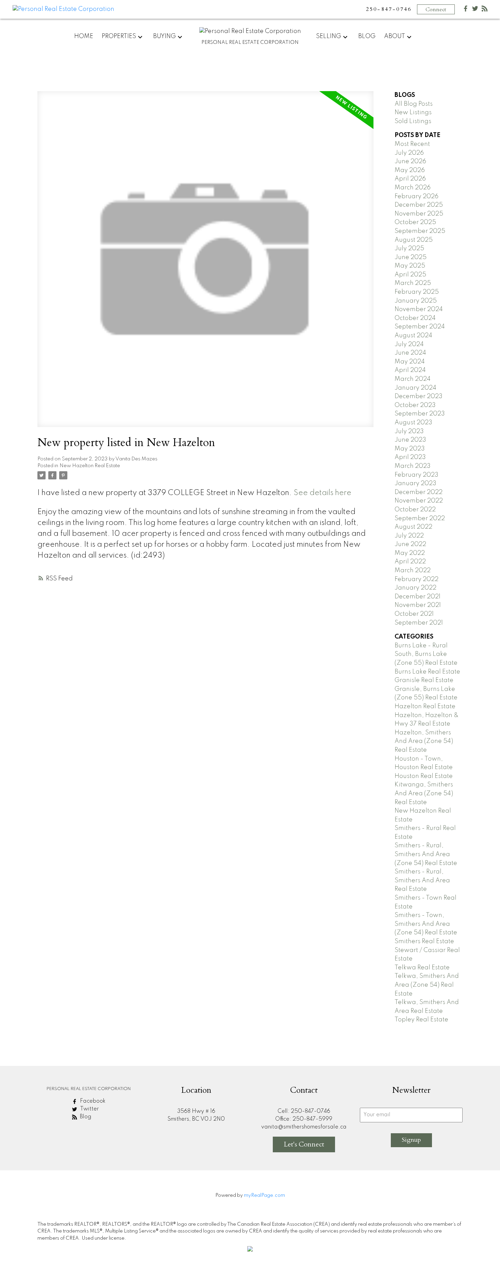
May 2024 (410, 362)
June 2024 (410, 353)
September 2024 (420, 327)
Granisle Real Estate (424, 680)
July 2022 (409, 536)
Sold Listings (413, 121)
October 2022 (415, 510)
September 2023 (420, 414)
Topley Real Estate (421, 1020)
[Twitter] (475, 10)
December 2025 (419, 205)
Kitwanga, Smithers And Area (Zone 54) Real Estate (424, 793)
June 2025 (411, 257)
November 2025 (419, 214)
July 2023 (409, 431)
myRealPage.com (264, 1195)
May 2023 (410, 449)
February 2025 (417, 292)
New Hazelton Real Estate (90, 465)
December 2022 (419, 492)
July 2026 (409, 153)
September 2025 (420, 231)
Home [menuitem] (83, 36)
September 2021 (419, 623)
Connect (436, 9)
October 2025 (415, 222)
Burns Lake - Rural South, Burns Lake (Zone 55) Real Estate (426, 654)
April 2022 (410, 562)
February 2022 (416, 579)
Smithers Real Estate (424, 941)
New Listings (413, 112)
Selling (328, 36)
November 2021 (418, 605)
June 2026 (410, 161)
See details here (322, 493)
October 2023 (415, 405)
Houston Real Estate (424, 776)
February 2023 (416, 475)
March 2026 (413, 188)
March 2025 (413, 283)
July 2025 (409, 248)
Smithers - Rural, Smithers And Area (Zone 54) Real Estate (426, 854)
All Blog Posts (414, 104)
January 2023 (415, 483)
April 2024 (410, 370)
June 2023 (410, 440)
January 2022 (415, 588)
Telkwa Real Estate (422, 968)
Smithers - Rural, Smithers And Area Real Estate (422, 880)
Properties (119, 36)
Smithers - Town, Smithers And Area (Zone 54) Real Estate (426, 924)
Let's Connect (304, 1144)
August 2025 (414, 240)
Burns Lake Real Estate (427, 672)
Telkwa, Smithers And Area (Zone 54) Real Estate (427, 985)
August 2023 (413, 423)
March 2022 (413, 570)
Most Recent (412, 144)
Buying (164, 36)
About (394, 36)
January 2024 (415, 388)
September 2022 (420, 518)
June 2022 (410, 544)
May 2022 (410, 553)
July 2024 (409, 344)
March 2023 (413, 466)
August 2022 (413, 527)
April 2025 (410, 275)
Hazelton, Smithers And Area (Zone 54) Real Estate (424, 741)
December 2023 (419, 396)
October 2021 (414, 614)
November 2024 (419, 309)
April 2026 (410, 179)
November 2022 (419, 501)
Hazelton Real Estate (425, 706)
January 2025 (416, 301)
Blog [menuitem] (367, 36)
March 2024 (413, 379)
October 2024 (415, 318)
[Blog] (485, 10)
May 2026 (410, 170)
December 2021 (417, 597)
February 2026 (416, 196)
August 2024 (413, 336)
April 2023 (410, 457)
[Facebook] (466, 10)
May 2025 (410, 266)
